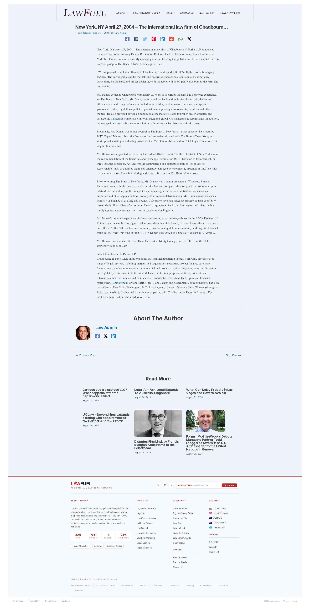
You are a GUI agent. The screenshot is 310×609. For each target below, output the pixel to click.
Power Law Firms (181, 518)
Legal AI (141, 513)
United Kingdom (218, 513)
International (217, 527)
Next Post (233, 355)
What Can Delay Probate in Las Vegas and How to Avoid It (209, 391)
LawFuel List (179, 528)
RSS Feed (214, 552)
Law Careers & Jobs (146, 518)
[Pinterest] (154, 39)
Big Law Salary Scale (183, 513)
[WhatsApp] (180, 39)
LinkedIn (213, 547)
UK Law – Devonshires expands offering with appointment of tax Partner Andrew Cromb (106, 418)
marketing (117, 118)
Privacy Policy (18, 601)
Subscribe (229, 485)
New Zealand (217, 522)
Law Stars (177, 523)
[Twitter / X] (189, 39)
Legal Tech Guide (181, 533)
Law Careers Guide (182, 538)
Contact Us (178, 567)
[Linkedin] (162, 39)
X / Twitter (214, 542)
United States (217, 508)
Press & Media (180, 562)
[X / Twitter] (158, 485)
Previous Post (85, 355)
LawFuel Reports (181, 508)
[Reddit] (171, 39)
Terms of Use (34, 601)
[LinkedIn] (164, 485)
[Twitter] (145, 39)
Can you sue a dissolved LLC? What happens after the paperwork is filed (105, 393)
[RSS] (171, 485)
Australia (215, 518)
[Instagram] (136, 39)
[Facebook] (127, 39)
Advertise (98, 546)
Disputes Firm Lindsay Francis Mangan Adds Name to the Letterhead (156, 445)
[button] (126, 13)
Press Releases (84, 32)
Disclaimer (66, 601)
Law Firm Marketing (146, 538)
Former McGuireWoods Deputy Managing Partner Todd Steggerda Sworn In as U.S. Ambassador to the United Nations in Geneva (209, 442)
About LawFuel (180, 557)
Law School (142, 528)
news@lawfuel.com (81, 546)
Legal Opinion (143, 543)
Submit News (179, 543)
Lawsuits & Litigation (146, 533)
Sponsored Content (114, 546)
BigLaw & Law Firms (146, 508)
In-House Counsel (145, 523)
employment (120, 283)
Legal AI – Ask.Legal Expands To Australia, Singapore (156, 391)
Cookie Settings (50, 601)
